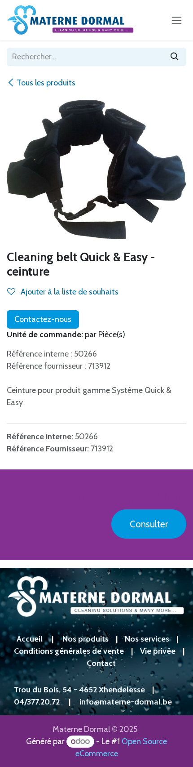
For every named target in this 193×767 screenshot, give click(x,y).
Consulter (149, 524)
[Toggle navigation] (176, 20)
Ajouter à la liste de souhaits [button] (68, 292)
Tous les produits (46, 83)
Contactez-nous (42, 319)
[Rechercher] (174, 57)
